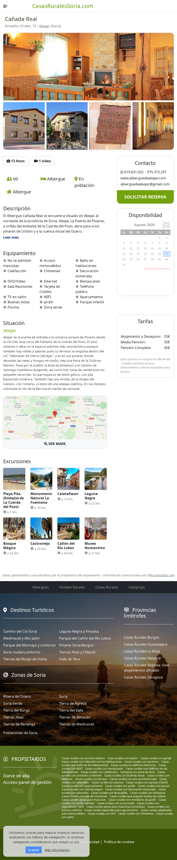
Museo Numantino (95, 545)
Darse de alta (16, 776)
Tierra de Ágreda (73, 703)
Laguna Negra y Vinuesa (79, 631)
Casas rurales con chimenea (135, 813)
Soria (63, 696)
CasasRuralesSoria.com (62, 6)
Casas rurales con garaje (156, 758)
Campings (136, 587)
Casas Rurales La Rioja (142, 651)
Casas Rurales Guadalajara (145, 644)
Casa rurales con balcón (123, 758)
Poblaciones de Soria (20, 732)
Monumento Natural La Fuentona (41, 498)
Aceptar (33, 850)
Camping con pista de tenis (137, 772)
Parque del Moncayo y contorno (29, 645)
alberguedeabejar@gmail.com (145, 184)
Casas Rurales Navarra (142, 658)
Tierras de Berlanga (19, 724)
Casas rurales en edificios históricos (133, 765)
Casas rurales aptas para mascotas (84, 800)
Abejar (44, 26)
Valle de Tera (69, 659)
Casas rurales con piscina (107, 782)
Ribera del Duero (17, 696)
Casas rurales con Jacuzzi (153, 786)
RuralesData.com (162, 575)
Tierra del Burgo (16, 710)
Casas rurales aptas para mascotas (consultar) (115, 807)
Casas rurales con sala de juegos (82, 789)
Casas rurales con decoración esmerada (130, 789)
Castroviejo (40, 543)
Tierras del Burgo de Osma (25, 659)
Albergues (40, 587)
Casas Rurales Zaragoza (143, 677)
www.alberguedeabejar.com (143, 178)
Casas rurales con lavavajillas (109, 793)
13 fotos (17, 161)
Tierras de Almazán (74, 717)
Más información (57, 850)
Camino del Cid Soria (20, 631)
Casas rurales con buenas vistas (124, 775)
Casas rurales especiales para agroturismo (111, 810)
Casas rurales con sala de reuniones (84, 796)
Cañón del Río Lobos (66, 545)
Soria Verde (12, 703)
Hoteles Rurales (72, 587)
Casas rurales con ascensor (142, 762)
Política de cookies (119, 841)
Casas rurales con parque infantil (147, 782)
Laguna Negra (91, 495)
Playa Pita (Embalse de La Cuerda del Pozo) (13, 500)
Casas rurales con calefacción (99, 772)
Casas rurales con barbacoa (147, 793)
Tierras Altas (13, 717)
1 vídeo (44, 161)
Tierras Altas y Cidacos (77, 652)
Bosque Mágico (9, 545)
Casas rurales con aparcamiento (82, 786)
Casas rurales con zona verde (115, 803)
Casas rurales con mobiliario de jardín (132, 800)
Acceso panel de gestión (27, 782)
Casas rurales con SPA (101, 813)
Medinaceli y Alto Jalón (21, 638)
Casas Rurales (106, 587)
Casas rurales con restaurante (104, 768)
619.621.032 (134, 172)
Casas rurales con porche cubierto (83, 758)
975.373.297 (156, 172)
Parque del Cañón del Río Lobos (85, 638)
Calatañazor (68, 493)
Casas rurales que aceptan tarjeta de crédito (138, 796)
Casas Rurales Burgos (141, 637)
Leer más (11, 237)
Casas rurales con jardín (120, 786)
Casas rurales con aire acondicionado (133, 779)
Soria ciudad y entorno (21, 652)
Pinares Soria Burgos (76, 645)
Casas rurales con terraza (91, 779)
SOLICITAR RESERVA (145, 197)
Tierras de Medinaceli (76, 724)
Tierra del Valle (71, 710)
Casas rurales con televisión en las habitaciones (92, 762)
